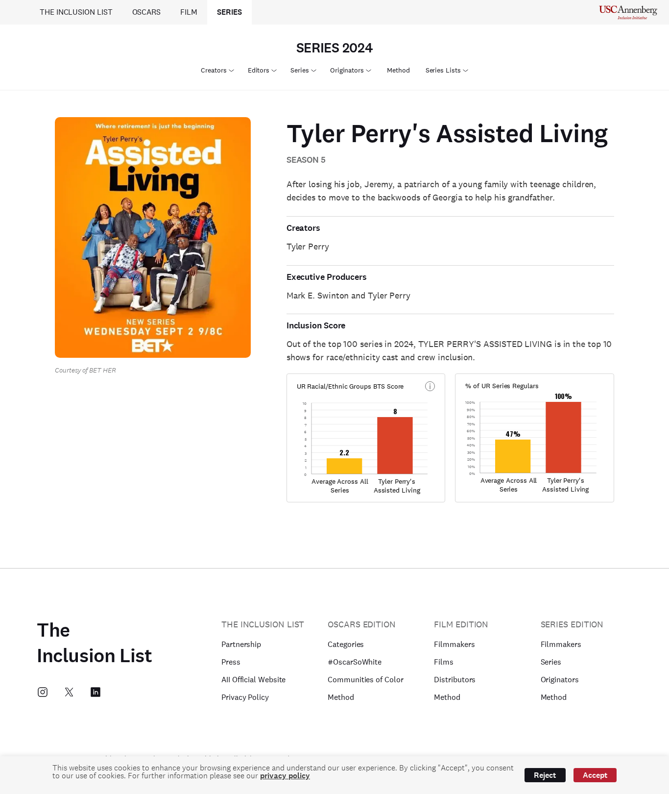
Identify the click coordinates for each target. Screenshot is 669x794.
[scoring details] (430, 386)
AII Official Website (253, 679)
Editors (259, 70)
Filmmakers (454, 644)
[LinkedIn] (95, 692)
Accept (595, 775)
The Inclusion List (94, 643)
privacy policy (285, 775)
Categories (346, 644)
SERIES (229, 12)
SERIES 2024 (334, 48)
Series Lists (443, 70)
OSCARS (146, 12)
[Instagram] (42, 692)
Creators (213, 70)
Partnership (241, 644)
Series (299, 70)
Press (230, 662)
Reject (545, 775)
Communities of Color (365, 679)
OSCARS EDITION (362, 624)
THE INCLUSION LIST (76, 12)
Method (398, 70)
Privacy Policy (245, 697)
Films (444, 662)
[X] (69, 692)
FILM (188, 12)
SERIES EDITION (572, 624)
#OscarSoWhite (355, 662)
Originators (347, 70)
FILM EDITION (461, 624)
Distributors (455, 679)
